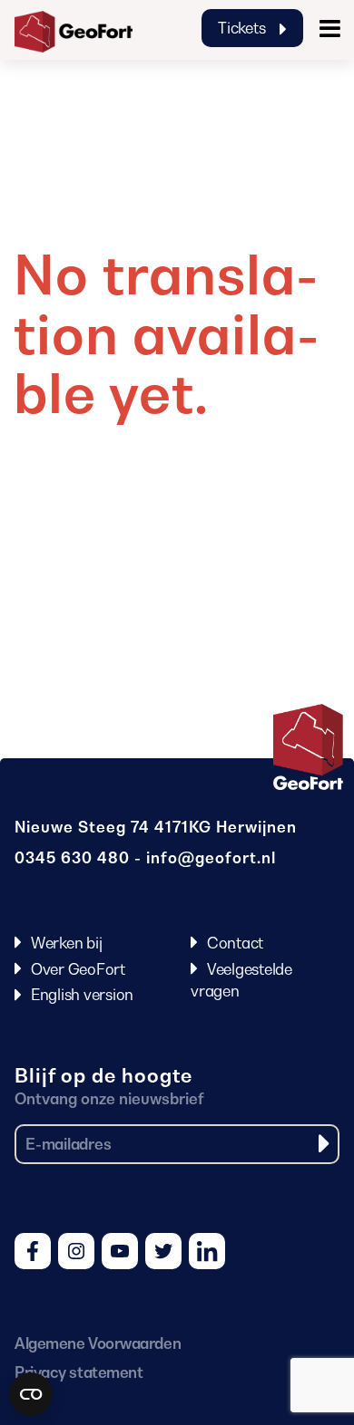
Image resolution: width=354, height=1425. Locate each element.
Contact (235, 943)
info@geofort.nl (211, 858)
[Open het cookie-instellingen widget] (31, 1394)
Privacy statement (79, 1372)
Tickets (243, 28)
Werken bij (67, 943)
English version (82, 995)
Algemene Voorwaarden (98, 1343)
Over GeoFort (78, 969)
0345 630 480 (72, 858)
